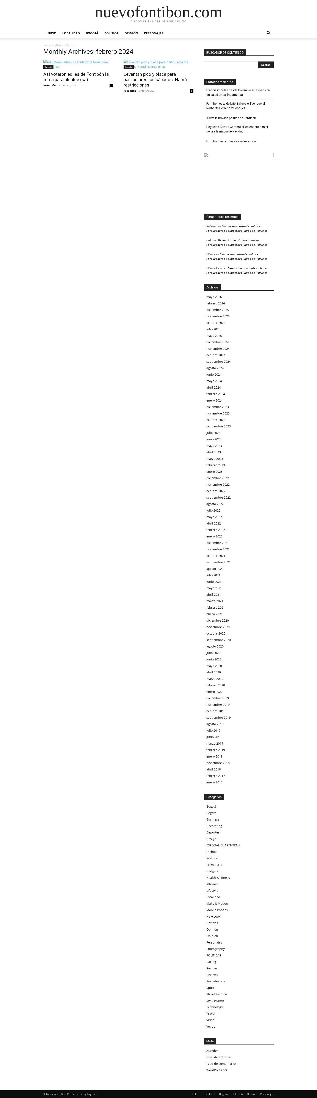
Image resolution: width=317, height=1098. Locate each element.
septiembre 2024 (218, 361)
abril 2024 (213, 387)
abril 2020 (213, 672)
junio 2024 (213, 374)
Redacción (49, 85)
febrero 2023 (215, 465)
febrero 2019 (215, 750)
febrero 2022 (215, 530)
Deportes (213, 832)
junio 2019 (213, 737)
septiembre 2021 (218, 562)
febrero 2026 (215, 303)
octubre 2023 (215, 420)
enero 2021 (214, 614)
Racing (211, 962)
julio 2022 (213, 510)
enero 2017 (214, 782)
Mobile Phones (217, 910)
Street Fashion (216, 994)
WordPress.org (217, 1070)
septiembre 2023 (218, 426)
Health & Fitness (218, 878)
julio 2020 (213, 653)
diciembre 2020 (217, 620)
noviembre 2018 (218, 763)
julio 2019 (213, 730)
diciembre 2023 (217, 407)
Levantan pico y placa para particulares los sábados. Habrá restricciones (155, 80)
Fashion (212, 852)
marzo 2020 (214, 679)
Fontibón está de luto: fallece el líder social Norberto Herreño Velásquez (235, 106)
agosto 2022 (215, 504)
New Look (213, 916)
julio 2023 (213, 433)
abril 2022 (213, 523)
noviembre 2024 (218, 349)
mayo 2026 (214, 297)
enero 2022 (214, 536)
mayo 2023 (214, 446)
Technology (214, 1007)
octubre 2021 (215, 556)
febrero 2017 (215, 776)
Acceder (212, 1051)
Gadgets (212, 871)
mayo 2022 (214, 517)
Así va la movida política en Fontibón (231, 118)
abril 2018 (213, 769)
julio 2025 (213, 329)
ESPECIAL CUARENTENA (223, 845)
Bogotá (92, 33)
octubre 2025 (215, 323)
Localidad (71, 33)
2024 (58, 45)
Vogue (210, 1026)
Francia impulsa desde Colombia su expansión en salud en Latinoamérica (238, 92)
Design (211, 839)
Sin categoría (215, 981)
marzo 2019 (214, 743)
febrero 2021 (215, 607)
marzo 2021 (214, 601)
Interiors (212, 884)
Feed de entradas (219, 1057)
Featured (212, 858)
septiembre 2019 (218, 717)
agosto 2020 (215, 646)
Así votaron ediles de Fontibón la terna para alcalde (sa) (76, 77)
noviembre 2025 (218, 316)
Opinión (131, 33)
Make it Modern (217, 903)
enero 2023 (214, 471)
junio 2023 (213, 439)
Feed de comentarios (221, 1064)
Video (210, 1020)
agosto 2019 (215, 724)
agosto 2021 (215, 569)
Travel (210, 1013)
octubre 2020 (215, 633)
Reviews (212, 975)
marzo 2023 (214, 459)
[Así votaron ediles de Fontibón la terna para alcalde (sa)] (78, 64)
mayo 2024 (214, 381)
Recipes (212, 968)
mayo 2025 (214, 336)
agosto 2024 (215, 368)
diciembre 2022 (217, 478)
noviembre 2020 (218, 627)
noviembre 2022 (218, 484)
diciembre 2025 (217, 310)
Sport (210, 988)
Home (47, 45)
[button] (268, 34)
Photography (215, 949)
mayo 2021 (214, 588)
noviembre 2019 (218, 705)
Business (212, 819)
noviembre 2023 (218, 413)
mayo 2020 (214, 666)
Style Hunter (215, 1001)
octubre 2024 (215, 355)
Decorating (214, 826)
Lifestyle (212, 890)
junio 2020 (213, 659)
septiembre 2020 (218, 640)
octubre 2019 (215, 711)
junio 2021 (213, 582)
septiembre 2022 (218, 497)
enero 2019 (214, 756)
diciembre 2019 (217, 698)
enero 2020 (214, 692)
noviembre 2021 (218, 549)
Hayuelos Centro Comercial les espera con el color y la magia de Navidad (237, 129)
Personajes (153, 33)
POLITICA (111, 33)
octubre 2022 (215, 491)
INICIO (51, 33)
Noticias (212, 923)
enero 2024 (214, 400)
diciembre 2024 (217, 342)
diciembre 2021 (217, 543)
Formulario (214, 865)
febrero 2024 (215, 394)
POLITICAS (213, 955)
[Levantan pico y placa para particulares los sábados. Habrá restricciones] (158, 64)
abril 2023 (213, 452)
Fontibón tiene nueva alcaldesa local (231, 141)
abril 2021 (213, 594)
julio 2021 (213, 575)
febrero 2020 (215, 685)
